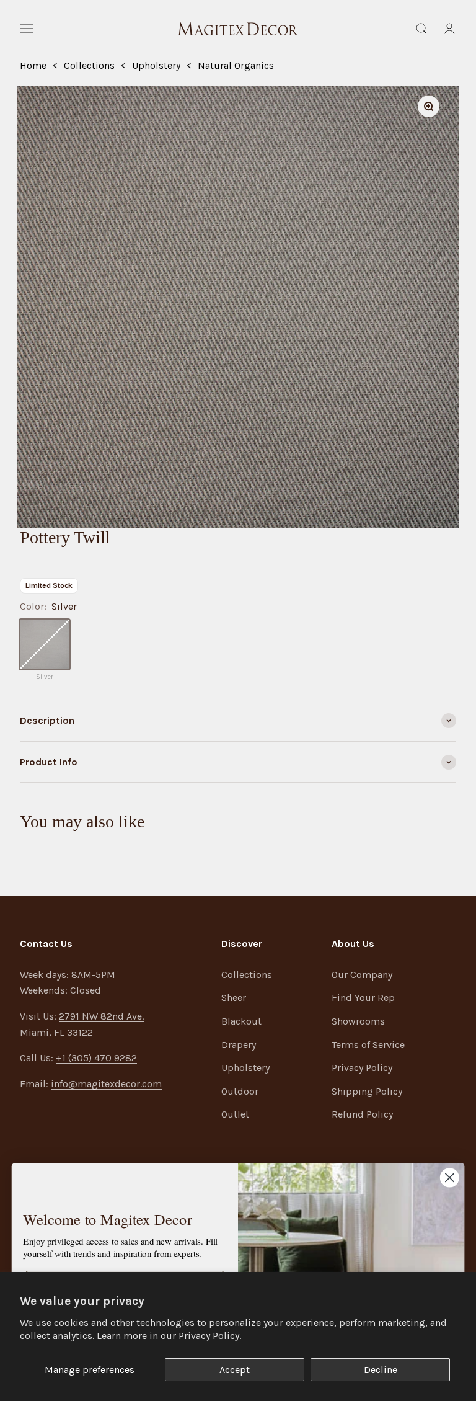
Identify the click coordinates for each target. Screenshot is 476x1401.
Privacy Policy (362, 1068)
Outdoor (239, 1091)
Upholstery (156, 65)
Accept (234, 1370)
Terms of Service (368, 1045)
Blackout (241, 1021)
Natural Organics (236, 65)
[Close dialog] (449, 1177)
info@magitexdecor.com (106, 1084)
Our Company (362, 975)
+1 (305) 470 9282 (96, 1058)
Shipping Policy (367, 1091)
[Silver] (44, 644)
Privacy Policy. (209, 1335)
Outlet (235, 1114)
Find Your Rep (363, 997)
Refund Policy (362, 1114)
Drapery (238, 1045)
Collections (89, 65)
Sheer (233, 997)
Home (33, 65)
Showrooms (358, 1021)
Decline (380, 1370)
